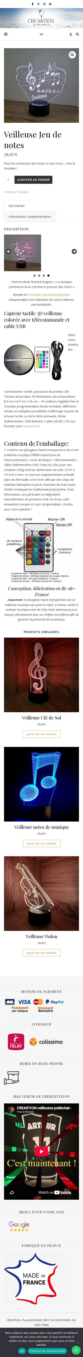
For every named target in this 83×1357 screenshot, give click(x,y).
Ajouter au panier (33, 179)
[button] (72, 54)
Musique (23, 192)
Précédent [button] (9, 252)
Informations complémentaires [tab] (30, 216)
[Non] (78, 1342)
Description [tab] (17, 206)
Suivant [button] (74, 252)
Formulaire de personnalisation (49, 295)
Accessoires (30, 426)
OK (22, 1351)
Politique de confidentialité (47, 1351)
